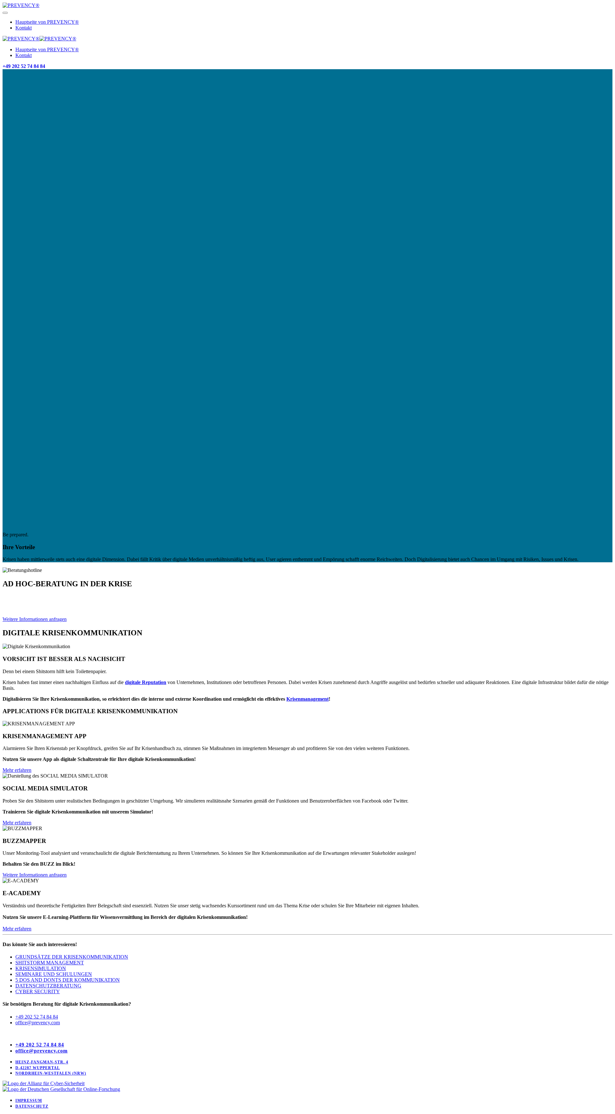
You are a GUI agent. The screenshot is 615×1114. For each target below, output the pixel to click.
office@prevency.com (37, 1022)
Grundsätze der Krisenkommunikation (71, 957)
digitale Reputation (145, 682)
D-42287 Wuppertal (37, 1068)
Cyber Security (37, 991)
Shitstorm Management (49, 962)
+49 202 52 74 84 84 (24, 66)
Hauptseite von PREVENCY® (47, 22)
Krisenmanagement (307, 699)
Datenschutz (31, 1106)
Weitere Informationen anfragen (35, 619)
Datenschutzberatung (48, 985)
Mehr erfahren (17, 770)
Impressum (28, 1100)
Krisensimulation (40, 968)
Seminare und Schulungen (53, 974)
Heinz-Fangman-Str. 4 (41, 1062)
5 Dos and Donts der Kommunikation (67, 980)
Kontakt (23, 27)
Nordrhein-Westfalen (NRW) (50, 1073)
